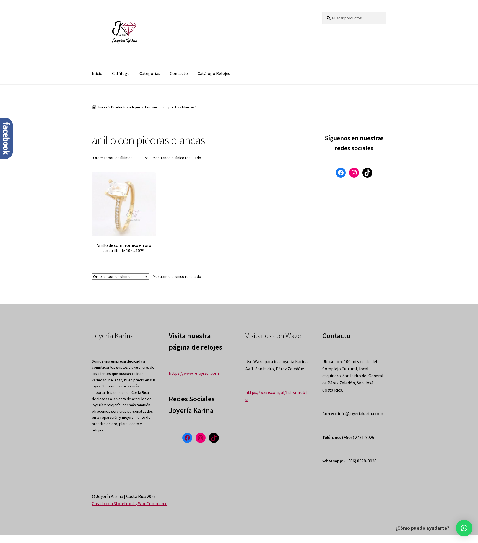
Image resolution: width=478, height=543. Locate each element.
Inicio (97, 73)
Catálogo (121, 73)
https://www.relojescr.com (194, 373)
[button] (464, 528)
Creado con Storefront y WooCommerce (129, 503)
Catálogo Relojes (214, 73)
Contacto (179, 73)
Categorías (149, 73)
